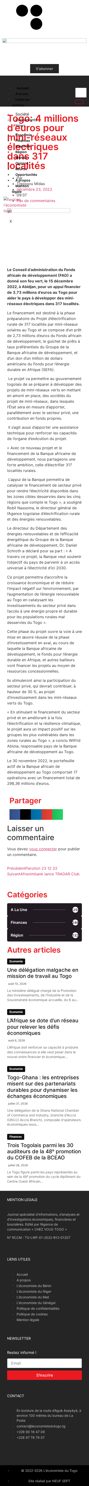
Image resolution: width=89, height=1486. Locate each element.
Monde (21, 158)
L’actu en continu (20, 102)
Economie (23, 135)
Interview (23, 146)
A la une (21, 94)
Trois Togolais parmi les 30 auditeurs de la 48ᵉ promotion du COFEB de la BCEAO (44, 1151)
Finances (22, 140)
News (20, 125)
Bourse (21, 169)
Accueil (23, 88)
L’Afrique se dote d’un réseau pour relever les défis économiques (42, 1026)
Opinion (21, 163)
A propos (22, 180)
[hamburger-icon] (7, 87)
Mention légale (20, 189)
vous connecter (43, 849)
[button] (14, 814)
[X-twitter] (36, 11)
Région (21, 152)
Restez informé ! (21, 1353)
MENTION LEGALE (22, 1199)
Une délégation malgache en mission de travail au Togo (42, 973)
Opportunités (26, 175)
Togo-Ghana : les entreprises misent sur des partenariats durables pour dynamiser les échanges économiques (43, 1086)
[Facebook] (22, 11)
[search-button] (79, 102)
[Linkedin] (36, 24)
